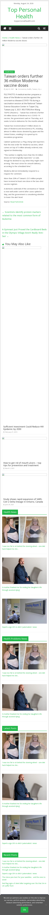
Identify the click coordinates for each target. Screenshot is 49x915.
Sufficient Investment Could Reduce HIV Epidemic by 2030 (23, 428)
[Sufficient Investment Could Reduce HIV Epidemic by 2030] (21, 248)
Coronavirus (22, 89)
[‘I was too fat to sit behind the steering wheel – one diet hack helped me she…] (24, 518)
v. (41, 89)
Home (4, 37)
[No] (46, 905)
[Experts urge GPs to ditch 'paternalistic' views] (24, 600)
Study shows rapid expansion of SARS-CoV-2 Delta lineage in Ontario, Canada (23, 500)
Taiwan (34, 89)
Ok (24, 909)
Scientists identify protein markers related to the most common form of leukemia (21, 215)
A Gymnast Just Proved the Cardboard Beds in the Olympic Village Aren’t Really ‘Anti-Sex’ (24, 233)
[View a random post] (44, 28)
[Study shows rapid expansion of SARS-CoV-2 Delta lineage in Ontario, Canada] (24, 474)
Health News (14, 37)
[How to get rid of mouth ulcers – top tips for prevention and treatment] (24, 438)
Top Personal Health (24, 13)
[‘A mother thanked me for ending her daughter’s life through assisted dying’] (24, 559)
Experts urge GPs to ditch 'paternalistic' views (19, 627)
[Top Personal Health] (4, 28)
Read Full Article (16, 202)
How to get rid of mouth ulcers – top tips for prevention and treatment (22, 464)
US (39, 89)
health (29, 89)
